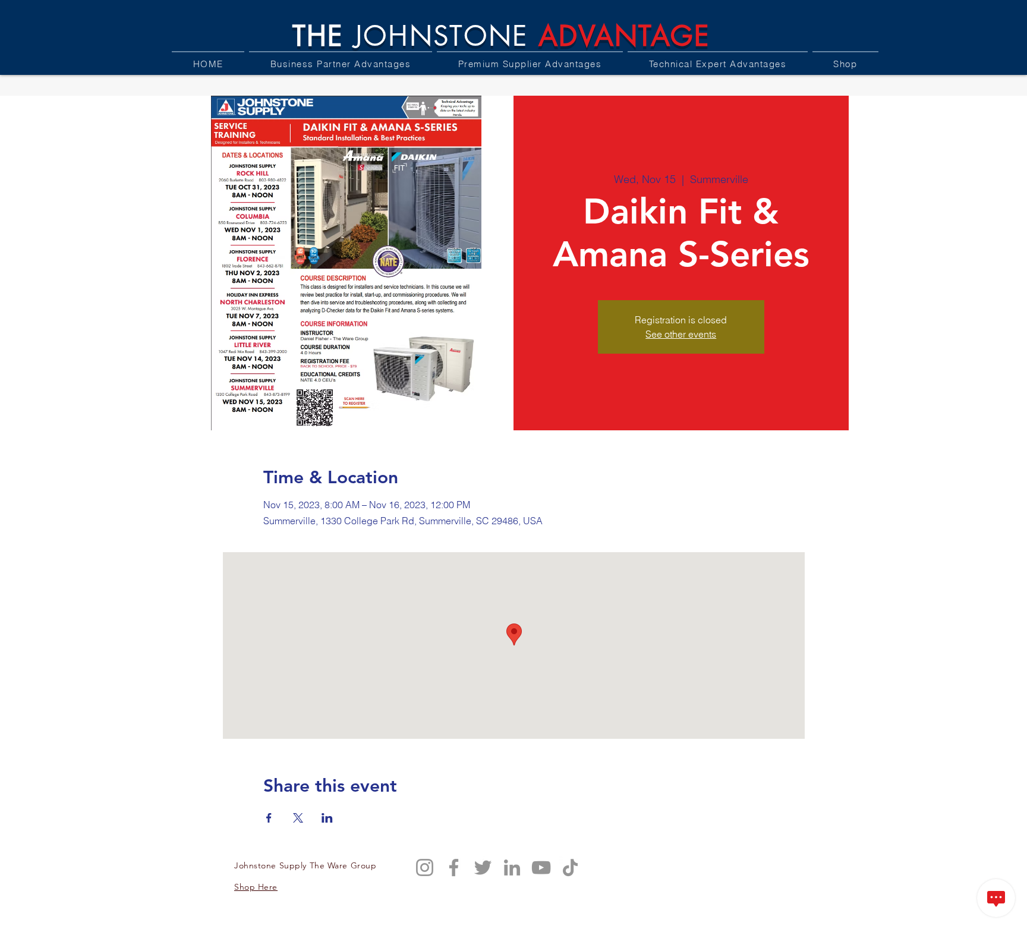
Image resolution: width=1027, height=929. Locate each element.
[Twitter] (482, 867)
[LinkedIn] (512, 867)
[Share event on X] (298, 818)
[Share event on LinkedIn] (327, 818)
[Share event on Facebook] (269, 818)
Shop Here (256, 886)
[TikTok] (570, 867)
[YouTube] (541, 867)
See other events (680, 334)
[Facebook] (453, 867)
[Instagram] (424, 867)
